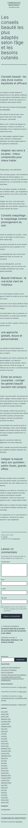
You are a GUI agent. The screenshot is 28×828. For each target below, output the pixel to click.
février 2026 (5, 714)
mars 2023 (4, 797)
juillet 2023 (4, 787)
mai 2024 (4, 763)
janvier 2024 (5, 773)
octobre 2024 (5, 753)
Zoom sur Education (7, 672)
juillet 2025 (4, 731)
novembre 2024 (6, 751)
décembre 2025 (6, 719)
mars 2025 (4, 741)
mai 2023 (4, 792)
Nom (3, 579)
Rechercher (4, 656)
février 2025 (5, 743)
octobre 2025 (5, 724)
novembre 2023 (6, 778)
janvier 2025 (5, 746)
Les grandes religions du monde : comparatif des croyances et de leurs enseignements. (12, 678)
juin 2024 (4, 761)
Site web (4, 598)
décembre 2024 (6, 748)
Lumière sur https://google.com (10, 667)
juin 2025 (4, 734)
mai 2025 (4, 736)
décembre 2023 (6, 775)
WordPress (19, 821)
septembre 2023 (6, 783)
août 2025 (4, 729)
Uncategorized (16, 539)
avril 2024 (4, 765)
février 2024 (5, 770)
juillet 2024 (4, 758)
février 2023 (5, 800)
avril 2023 (4, 795)
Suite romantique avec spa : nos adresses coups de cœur (14, 698)
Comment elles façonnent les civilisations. (13, 675)
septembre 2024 (6, 756)
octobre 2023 (5, 780)
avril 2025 (4, 738)
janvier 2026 (5, 716)
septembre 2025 (6, 726)
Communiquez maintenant (13, 818)
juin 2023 (4, 790)
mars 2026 (4, 711)
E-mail (3, 588)
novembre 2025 (6, 721)
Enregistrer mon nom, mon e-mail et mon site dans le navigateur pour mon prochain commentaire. (15, 608)
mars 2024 (4, 768)
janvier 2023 (5, 802)
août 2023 (4, 785)
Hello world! (22, 687)
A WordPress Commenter (8, 704)
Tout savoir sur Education (9, 670)
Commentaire (5, 562)
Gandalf (5, 537)
